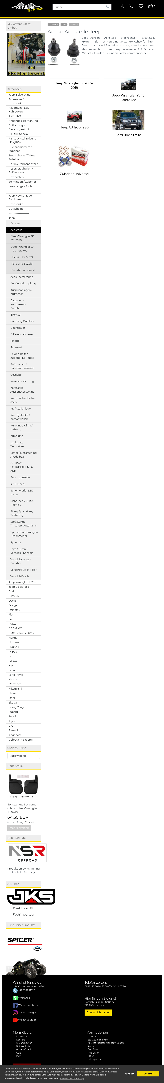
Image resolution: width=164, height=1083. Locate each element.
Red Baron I (94, 1049)
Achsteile (16, 230)
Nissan (13, 693)
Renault (14, 730)
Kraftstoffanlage (20, 408)
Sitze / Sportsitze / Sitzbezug (21, 513)
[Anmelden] (122, 6)
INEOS (13, 651)
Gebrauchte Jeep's (21, 739)
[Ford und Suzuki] (128, 120)
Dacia (12, 600)
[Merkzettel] (141, 6)
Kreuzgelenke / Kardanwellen (20, 417)
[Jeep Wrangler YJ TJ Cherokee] (128, 84)
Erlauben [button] (148, 1074)
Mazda (13, 679)
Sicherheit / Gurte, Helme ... (21, 502)
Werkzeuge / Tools (20, 186)
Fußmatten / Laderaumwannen (22, 366)
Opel (12, 698)
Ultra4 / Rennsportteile (23, 164)
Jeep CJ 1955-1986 (22, 257)
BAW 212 (14, 596)
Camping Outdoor (22, 321)
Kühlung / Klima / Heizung (21, 427)
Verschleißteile (19, 576)
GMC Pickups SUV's (21, 633)
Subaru (13, 711)
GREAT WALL (17, 628)
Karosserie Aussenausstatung (22, 389)
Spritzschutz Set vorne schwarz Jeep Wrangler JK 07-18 (22, 808)
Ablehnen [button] (129, 1074)
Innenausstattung (22, 381)
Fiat (11, 614)
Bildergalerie (95, 1059)
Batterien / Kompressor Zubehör (18, 304)
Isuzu (12, 656)
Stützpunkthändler (98, 1039)
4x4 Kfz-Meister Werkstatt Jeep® (106, 1043)
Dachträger (17, 327)
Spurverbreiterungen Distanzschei (24, 534)
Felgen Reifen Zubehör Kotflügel (22, 355)
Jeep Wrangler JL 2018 (23, 582)
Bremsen (16, 314)
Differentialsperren (22, 334)
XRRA (91, 1056)
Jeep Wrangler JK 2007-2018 (22, 238)
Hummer (14, 642)
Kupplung (16, 435)
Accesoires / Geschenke (16, 101)
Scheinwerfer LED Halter (21, 492)
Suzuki (13, 716)
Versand (29, 822)
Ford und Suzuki (22, 263)
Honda (13, 637)
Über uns (93, 1036)
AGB (18, 1053)
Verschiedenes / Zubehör (20, 561)
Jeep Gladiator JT (19, 586)
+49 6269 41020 (26, 990)
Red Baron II (94, 1053)
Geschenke (16, 204)
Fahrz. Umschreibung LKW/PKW (22, 140)
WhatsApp (24, 997)
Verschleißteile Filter (23, 569)
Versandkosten (24, 1043)
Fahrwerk (16, 347)
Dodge (13, 605)
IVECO (13, 660)
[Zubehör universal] (74, 157)
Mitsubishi (15, 688)
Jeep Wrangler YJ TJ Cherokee (22, 248)
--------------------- (19, 191)
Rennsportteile (20, 477)
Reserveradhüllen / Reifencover (21, 170)
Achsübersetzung (21, 276)
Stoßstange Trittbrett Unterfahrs (23, 523)
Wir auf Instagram (28, 1012)
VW (11, 725)
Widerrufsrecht (24, 1049)
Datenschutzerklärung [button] (72, 1078)
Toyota (13, 721)
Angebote (15, 735)
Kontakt (20, 1039)
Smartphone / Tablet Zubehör (22, 157)
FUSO (12, 623)
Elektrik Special (18, 133)
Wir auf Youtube (27, 1019)
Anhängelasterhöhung (23, 120)
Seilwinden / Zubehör (22, 181)
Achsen (15, 223)
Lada (12, 670)
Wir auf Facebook (28, 1005)
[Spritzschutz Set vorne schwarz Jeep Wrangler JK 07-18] (23, 786)
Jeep (12, 218)
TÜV (18, 1056)
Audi (12, 591)
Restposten (16, 177)
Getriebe (16, 374)
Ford (12, 619)
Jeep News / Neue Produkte (20, 197)
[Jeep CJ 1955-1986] (74, 116)
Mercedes (15, 684)
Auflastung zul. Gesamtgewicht (19, 127)
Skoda (13, 702)
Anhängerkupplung (23, 283)
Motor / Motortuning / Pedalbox (23, 454)
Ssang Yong (16, 707)
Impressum (22, 1036)
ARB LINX (15, 116)
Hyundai (14, 647)
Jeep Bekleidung (20, 94)
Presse (91, 1046)
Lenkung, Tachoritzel (17, 444)
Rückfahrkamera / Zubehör (20, 149)
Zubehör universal (23, 270)
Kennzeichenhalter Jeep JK (22, 400)
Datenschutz (23, 1046)
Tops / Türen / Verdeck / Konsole (21, 551)
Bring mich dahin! (98, 1012)
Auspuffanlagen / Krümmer (21, 292)
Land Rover (16, 674)
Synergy (15, 542)
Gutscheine (16, 208)
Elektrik (15, 340)
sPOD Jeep (17, 484)
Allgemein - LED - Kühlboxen (20, 109)
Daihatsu (14, 609)
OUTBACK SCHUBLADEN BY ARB (21, 467)
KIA (11, 665)
